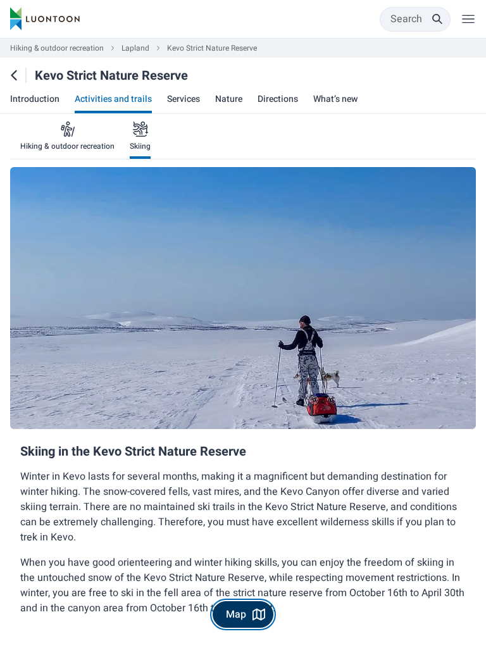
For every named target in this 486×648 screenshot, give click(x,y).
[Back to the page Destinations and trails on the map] (14, 75)
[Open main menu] (468, 19)
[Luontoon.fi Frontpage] (45, 19)
